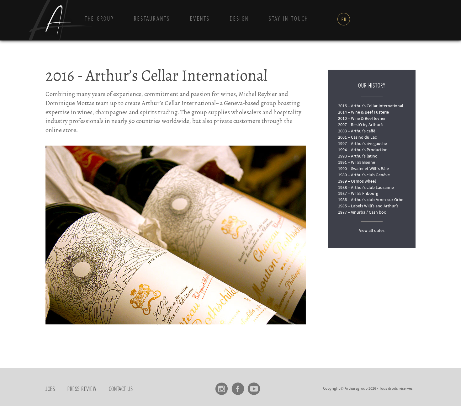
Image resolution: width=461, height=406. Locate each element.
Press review (81, 389)
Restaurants (152, 19)
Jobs (50, 389)
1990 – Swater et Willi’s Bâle (363, 168)
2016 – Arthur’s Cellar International (370, 106)
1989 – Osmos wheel (357, 181)
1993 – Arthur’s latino (358, 156)
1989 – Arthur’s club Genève (364, 175)
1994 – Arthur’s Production (363, 149)
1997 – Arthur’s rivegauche (362, 143)
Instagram (222, 386)
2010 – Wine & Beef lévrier (362, 118)
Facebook (238, 386)
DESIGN (239, 19)
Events (200, 19)
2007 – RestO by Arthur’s (360, 124)
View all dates (371, 230)
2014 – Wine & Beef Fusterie (363, 112)
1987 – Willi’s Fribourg (358, 193)
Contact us (121, 389)
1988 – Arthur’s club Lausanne (366, 187)
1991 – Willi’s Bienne (356, 162)
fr (344, 19)
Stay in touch (288, 19)
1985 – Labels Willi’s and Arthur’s (368, 206)
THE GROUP (99, 19)
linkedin (270, 386)
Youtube (254, 386)
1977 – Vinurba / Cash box (362, 212)
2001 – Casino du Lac (357, 137)
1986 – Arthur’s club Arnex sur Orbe (370, 199)
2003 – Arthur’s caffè (356, 131)
